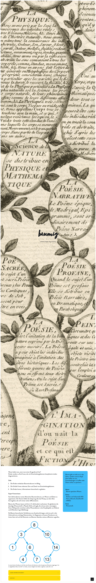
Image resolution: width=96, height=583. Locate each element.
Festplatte (90, 3)
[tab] (34, 573)
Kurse (76, 3)
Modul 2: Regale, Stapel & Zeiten (48, 241)
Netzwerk (83, 3)
